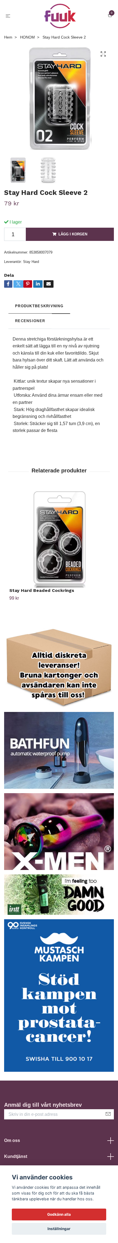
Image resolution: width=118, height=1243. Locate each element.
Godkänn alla (59, 1214)
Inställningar (59, 1228)
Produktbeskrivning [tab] (39, 306)
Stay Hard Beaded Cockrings (41, 590)
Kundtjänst (15, 1156)
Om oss (12, 1140)
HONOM (27, 37)
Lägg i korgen (72, 234)
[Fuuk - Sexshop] (60, 16)
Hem (8, 37)
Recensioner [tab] (30, 321)
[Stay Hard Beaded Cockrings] (59, 538)
